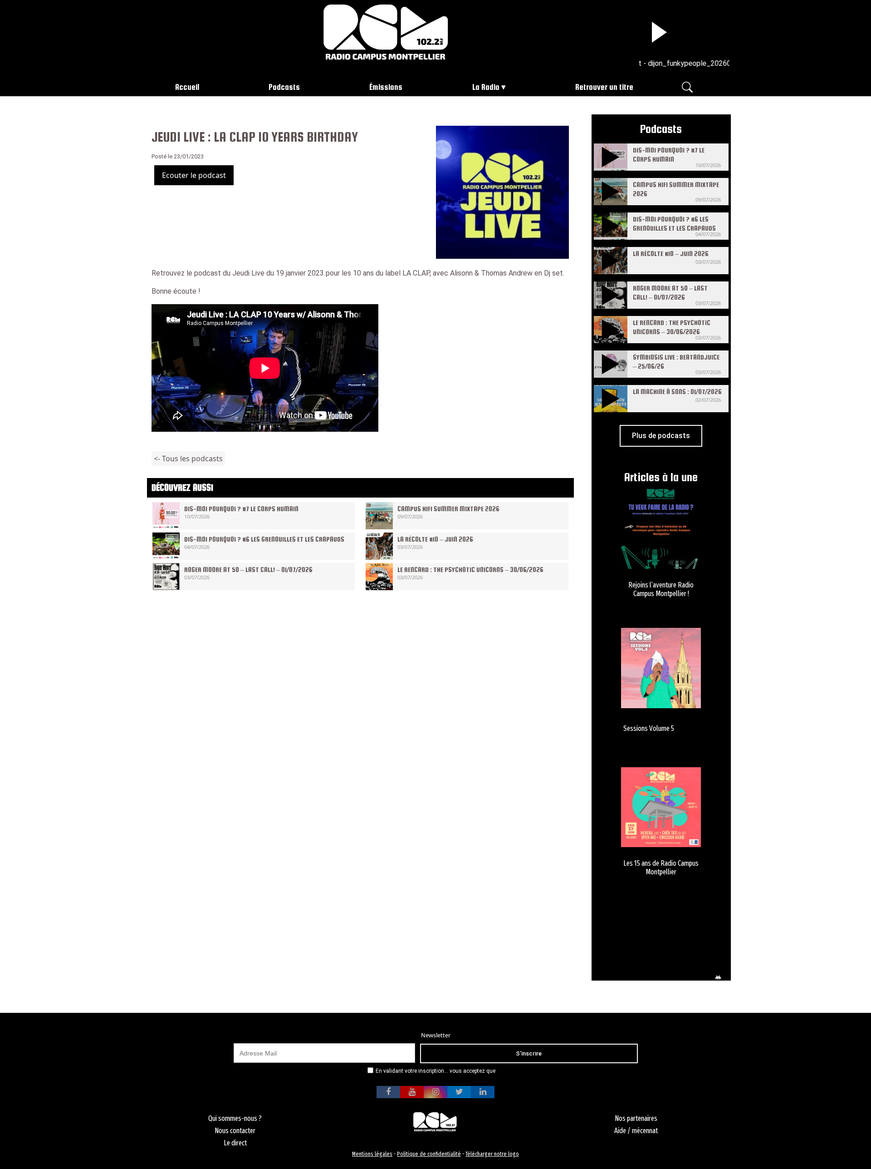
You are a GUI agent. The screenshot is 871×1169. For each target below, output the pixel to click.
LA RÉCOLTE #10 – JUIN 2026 (435, 539)
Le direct (235, 1143)
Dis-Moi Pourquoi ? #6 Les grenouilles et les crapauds (264, 539)
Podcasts (284, 87)
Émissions (385, 87)
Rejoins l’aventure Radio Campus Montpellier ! (661, 589)
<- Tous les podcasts (188, 459)
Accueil (187, 87)
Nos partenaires (636, 1118)
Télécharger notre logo (492, 1153)
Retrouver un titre (604, 87)
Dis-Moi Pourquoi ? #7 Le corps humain (241, 509)
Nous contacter (235, 1130)
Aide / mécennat (636, 1130)
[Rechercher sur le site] (687, 86)
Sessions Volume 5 (648, 728)
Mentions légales (372, 1153)
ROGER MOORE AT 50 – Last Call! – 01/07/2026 (248, 569)
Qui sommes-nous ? (235, 1118)
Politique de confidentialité (429, 1153)
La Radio (485, 87)
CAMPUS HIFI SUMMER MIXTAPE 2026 (448, 509)
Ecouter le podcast (194, 175)
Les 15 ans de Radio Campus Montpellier (661, 867)
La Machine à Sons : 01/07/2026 (677, 391)
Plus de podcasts (661, 435)
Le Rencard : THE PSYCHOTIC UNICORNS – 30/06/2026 (470, 569)
